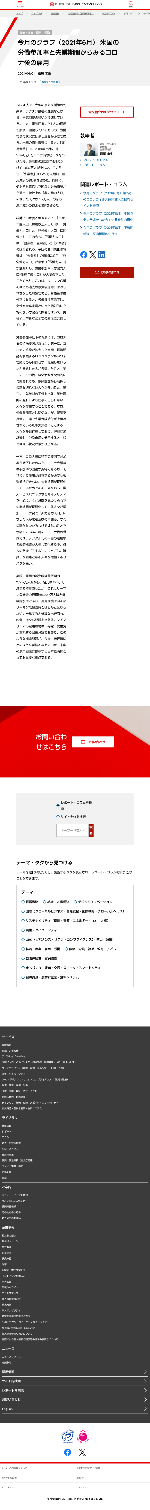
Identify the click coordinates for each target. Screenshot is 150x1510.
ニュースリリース (11, 1356)
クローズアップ (10, 1148)
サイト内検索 (11, 1381)
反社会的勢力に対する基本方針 (18, 1327)
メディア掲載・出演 (12, 1166)
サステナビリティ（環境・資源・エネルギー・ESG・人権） (33, 1068)
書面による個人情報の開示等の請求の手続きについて (30, 1339)
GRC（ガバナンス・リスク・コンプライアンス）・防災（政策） (35, 1079)
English (7, 1409)
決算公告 (6, 1281)
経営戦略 (6, 1045)
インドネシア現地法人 (13, 1275)
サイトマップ (82, 1487)
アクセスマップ (10, 1293)
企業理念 (6, 1252)
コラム (5, 1137)
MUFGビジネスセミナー (14, 1200)
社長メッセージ (10, 1241)
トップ (19, 13)
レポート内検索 (13, 1390)
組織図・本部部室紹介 (13, 1270)
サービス (8, 1037)
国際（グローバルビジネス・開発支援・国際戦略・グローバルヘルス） (39, 1062)
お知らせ (6, 1362)
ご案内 (6, 1187)
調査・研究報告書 (11, 1143)
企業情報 (8, 1227)
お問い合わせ (11, 1399)
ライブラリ (36, 13)
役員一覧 (6, 1258)
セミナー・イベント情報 (15, 1195)
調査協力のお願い (11, 1218)
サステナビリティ (11, 1310)
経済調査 (55, 13)
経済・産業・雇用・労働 (35, 32)
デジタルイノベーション (15, 1056)
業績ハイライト (10, 1287)
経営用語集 (8, 1154)
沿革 (4, 1264)
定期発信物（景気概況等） (81, 13)
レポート (6, 1131)
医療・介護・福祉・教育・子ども (19, 1091)
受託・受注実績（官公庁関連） (18, 1160)
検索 (91, 830)
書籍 (4, 1177)
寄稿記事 (6, 1172)
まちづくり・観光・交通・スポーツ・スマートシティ (30, 1102)
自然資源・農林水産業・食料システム (22, 1108)
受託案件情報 (9, 1206)
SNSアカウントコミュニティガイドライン (24, 1322)
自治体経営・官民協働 (13, 1096)
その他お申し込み (11, 1212)
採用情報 (8, 1372)
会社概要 (6, 1246)
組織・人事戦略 (10, 1050)
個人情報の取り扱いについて (17, 1333)
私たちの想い (9, 1235)
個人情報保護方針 (11, 1298)
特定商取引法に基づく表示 (16, 1316)
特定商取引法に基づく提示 (88, 1468)
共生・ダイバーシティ (13, 1073)
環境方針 (6, 1304)
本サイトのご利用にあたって (14, 1468)
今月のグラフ (108, 13)
